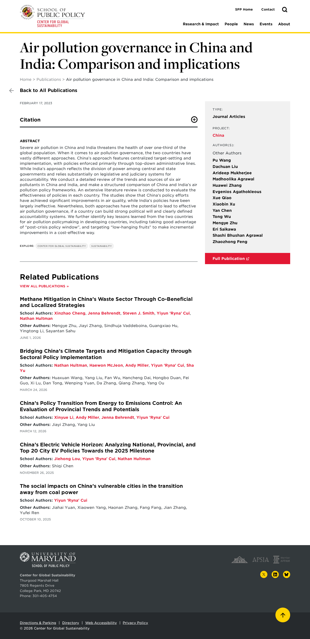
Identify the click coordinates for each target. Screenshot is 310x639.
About (284, 24)
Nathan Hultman (36, 318)
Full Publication (229, 258)
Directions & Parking (38, 623)
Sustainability (101, 246)
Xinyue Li (63, 417)
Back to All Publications (48, 90)
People (231, 24)
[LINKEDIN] (275, 574)
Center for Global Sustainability (62, 246)
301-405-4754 (44, 596)
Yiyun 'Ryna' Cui (173, 313)
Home (25, 79)
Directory (70, 623)
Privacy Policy (135, 623)
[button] (284, 9)
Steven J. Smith (138, 313)
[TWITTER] (263, 574)
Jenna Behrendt (104, 313)
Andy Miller (137, 365)
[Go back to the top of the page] (282, 615)
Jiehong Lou (67, 459)
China (218, 135)
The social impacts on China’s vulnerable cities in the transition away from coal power (101, 489)
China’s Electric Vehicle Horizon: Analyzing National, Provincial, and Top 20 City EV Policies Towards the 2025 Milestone (108, 448)
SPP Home (244, 9)
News (249, 24)
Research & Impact (201, 24)
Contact (268, 9)
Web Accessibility (101, 623)
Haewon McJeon (106, 365)
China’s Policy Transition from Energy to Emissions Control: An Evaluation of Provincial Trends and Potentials (101, 406)
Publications (48, 79)
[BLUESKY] (286, 574)
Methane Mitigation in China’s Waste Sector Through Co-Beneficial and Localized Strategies (106, 302)
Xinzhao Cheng (69, 313)
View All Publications (42, 286)
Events (266, 24)
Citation (30, 120)
